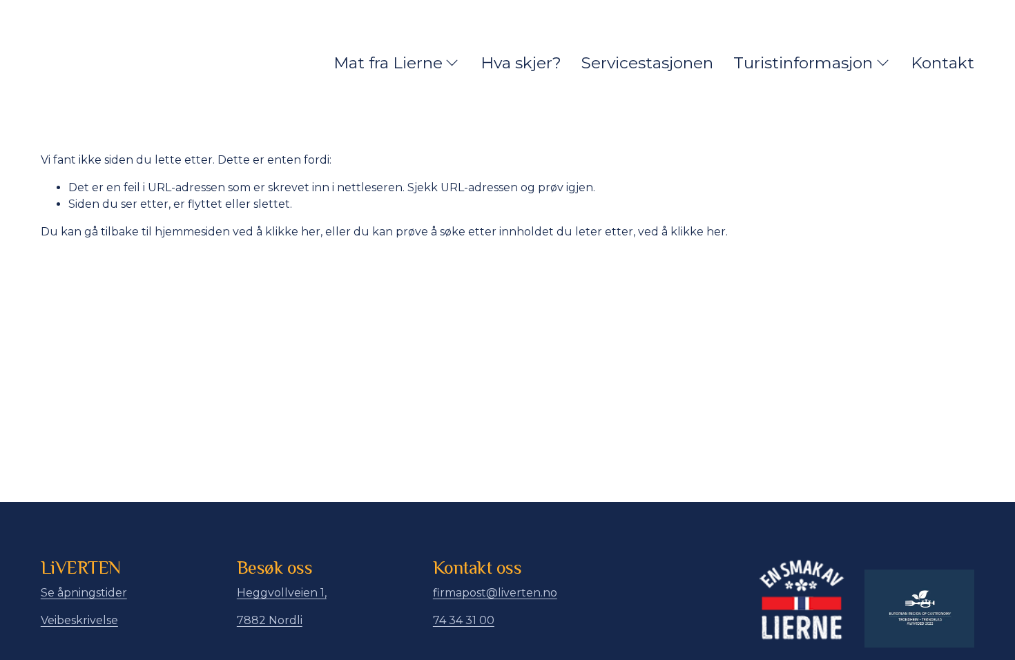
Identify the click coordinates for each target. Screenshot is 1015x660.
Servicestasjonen (647, 62)
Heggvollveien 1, (282, 592)
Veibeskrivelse (79, 620)
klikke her (292, 231)
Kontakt (942, 62)
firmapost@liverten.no (495, 592)
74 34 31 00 (463, 620)
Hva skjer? (521, 62)
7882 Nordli (269, 620)
